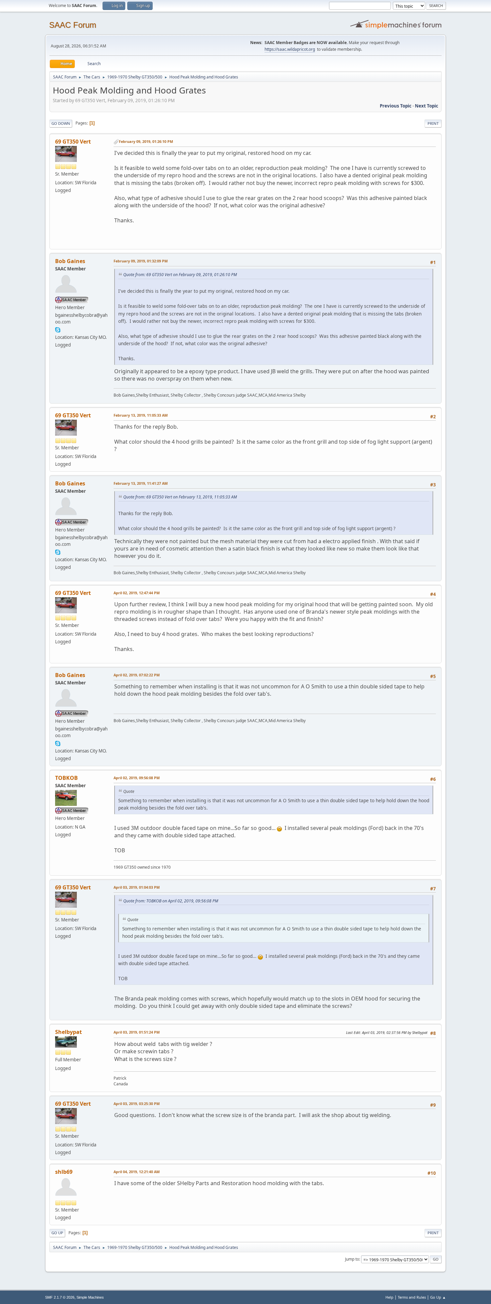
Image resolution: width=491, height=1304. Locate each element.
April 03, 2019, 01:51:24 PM (137, 1032)
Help (389, 1297)
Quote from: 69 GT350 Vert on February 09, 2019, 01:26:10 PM (180, 274)
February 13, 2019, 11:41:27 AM (141, 483)
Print (433, 123)
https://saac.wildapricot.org (290, 49)
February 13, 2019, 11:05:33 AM (141, 415)
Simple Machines (90, 1297)
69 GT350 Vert (73, 141)
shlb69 (63, 1171)
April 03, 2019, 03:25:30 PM (137, 1103)
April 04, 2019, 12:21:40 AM (137, 1171)
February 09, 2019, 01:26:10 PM (146, 141)
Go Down (60, 123)
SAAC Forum (72, 24)
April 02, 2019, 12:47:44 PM (137, 592)
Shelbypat (68, 1032)
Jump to (352, 1259)
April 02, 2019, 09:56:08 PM (137, 777)
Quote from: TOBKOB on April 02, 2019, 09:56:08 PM (170, 901)
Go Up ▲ (438, 1297)
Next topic (426, 106)
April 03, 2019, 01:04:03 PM (137, 887)
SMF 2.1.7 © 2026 (59, 1297)
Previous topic (396, 106)
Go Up (57, 1232)
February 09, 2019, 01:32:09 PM (141, 260)
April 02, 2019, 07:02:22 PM (137, 674)
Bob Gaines (70, 261)
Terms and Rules (412, 1297)
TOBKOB (66, 778)
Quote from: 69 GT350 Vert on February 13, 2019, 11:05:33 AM (180, 497)
